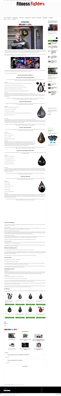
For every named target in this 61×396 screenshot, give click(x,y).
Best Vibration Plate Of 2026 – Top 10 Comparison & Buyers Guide (54, 61)
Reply (44, 360)
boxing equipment (14, 141)
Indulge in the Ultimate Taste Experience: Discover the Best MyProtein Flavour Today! (54, 52)
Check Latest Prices (9, 304)
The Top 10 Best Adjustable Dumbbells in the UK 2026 (25, 349)
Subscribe (49, 114)
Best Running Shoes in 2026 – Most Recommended (38, 349)
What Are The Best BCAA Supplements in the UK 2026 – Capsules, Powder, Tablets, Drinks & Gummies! (39, 340)
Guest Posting (17, 0)
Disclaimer (14, 0)
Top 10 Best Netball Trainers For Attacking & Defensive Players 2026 (54, 57)
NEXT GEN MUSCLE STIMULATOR (52, 133)
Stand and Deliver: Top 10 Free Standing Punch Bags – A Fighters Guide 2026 (54, 47)
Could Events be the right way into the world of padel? (25, 340)
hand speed (42, 228)
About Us (5, 0)
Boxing (21, 54)
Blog (51, 54)
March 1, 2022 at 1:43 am (10, 355)
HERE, (56, 31)
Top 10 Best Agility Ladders (11, 339)
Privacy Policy (11, 0)
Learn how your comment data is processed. (19, 384)
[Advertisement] (30, 11)
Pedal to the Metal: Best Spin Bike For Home (54, 43)
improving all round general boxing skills (16, 242)
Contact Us (8, 0)
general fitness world (42, 50)
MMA (23, 54)
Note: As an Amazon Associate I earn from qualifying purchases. (26, 0)
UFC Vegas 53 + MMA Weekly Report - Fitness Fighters (15, 360)
